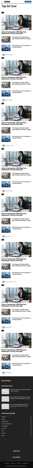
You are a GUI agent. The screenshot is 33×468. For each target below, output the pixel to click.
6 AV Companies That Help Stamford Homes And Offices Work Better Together (21, 37)
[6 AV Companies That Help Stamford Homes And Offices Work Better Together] (6, 39)
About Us (19, 463)
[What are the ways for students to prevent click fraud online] (5, 391)
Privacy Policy (25, 463)
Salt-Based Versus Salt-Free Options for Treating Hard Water (21, 46)
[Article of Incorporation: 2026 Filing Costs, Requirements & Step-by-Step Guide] (16, 22)
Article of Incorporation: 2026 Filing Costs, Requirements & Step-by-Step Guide (14, 32)
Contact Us (7, 463)
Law (2, 12)
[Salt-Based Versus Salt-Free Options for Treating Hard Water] (6, 48)
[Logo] (7, 2)
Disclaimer (13, 463)
